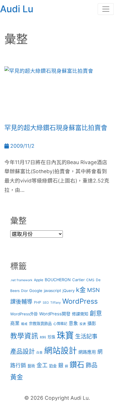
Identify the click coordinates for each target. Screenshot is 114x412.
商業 (15, 323)
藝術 (31, 366)
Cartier (78, 279)
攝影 (91, 323)
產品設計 (22, 351)
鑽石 (77, 364)
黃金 (16, 377)
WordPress (80, 301)
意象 (73, 323)
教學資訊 (24, 336)
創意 (96, 313)
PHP (37, 302)
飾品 (91, 365)
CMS (90, 280)
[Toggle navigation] (106, 9)
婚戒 (24, 324)
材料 (43, 337)
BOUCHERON (58, 279)
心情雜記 (60, 323)
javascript (52, 290)
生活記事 (86, 336)
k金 (81, 289)
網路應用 (87, 352)
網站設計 (60, 351)
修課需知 (80, 313)
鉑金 (53, 366)
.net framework (21, 280)
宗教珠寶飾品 (40, 323)
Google (35, 290)
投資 (83, 324)
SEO (46, 303)
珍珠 (51, 337)
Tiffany (55, 303)
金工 (42, 365)
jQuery (69, 290)
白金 (39, 352)
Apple (38, 280)
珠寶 (65, 335)
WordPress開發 (54, 314)
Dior (24, 290)
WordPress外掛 (24, 314)
